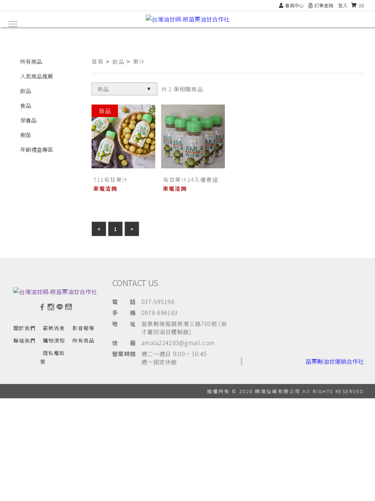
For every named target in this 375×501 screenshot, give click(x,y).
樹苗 (25, 135)
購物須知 (54, 340)
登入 (343, 5)
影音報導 (83, 328)
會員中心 (294, 5)
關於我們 (25, 328)
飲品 (25, 91)
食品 (25, 105)
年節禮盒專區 (36, 149)
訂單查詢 (323, 5)
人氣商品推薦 (36, 76)
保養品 (28, 120)
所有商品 (31, 61)
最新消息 (54, 328)
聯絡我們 (25, 340)
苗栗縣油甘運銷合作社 (334, 361)
